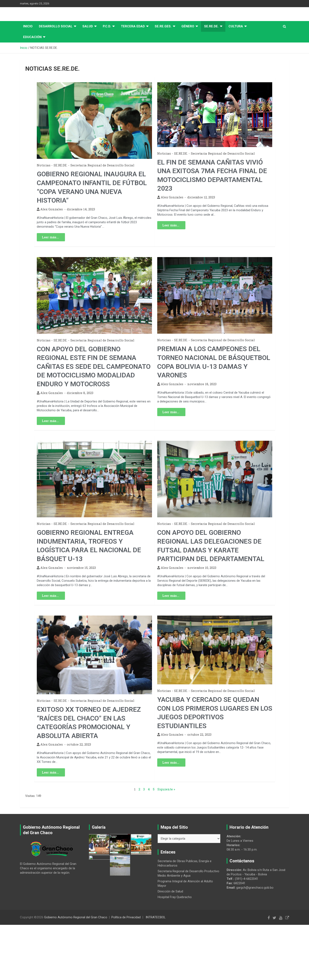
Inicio (28, 26)
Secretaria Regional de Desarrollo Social (102, 165)
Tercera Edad (133, 26)
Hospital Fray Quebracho (175, 897)
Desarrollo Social (56, 26)
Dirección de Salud (170, 891)
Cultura (235, 26)
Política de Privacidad (126, 917)
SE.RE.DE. (211, 26)
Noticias (43, 165)
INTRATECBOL (156, 917)
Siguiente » (166, 789)
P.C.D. (107, 26)
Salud (87, 26)
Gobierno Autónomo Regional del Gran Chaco (75, 917)
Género (187, 26)
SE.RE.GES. (163, 26)
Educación (32, 37)
